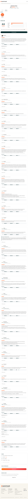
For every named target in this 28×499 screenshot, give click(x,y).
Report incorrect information (6, 462)
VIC (1, 3)
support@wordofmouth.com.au (18, 494)
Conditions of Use (17, 497)
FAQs (2, 492)
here (24, 29)
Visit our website (5, 458)
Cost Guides (2, 493)
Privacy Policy (25, 497)
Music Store (5, 3)
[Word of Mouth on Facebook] (26, 490)
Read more (2, 43)
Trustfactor (4, 60)
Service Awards (10, 490)
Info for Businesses (10, 492)
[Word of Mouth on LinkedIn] (24, 490)
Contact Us (16, 493)
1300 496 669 (16, 490)
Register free (14, 477)
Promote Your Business (10, 491)
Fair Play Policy (21, 497)
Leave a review (14, 32)
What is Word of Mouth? (4, 490)
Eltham (3, 3)
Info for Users (2, 491)
